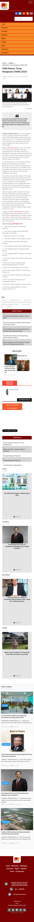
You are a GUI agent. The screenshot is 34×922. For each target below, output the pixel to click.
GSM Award (11, 148)
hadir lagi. (9, 306)
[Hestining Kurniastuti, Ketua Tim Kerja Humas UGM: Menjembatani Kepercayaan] (17, 640)
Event (3, 45)
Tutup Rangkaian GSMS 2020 (15, 300)
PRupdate (23, 866)
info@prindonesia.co (19, 894)
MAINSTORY (4, 27)
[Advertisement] (17, 418)
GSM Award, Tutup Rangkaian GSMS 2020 (14, 65)
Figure (3, 38)
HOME (3, 24)
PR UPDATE (4, 31)
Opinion (3, 42)
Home (8, 866)
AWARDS (11, 63)
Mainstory (15, 866)
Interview (4, 35)
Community (4, 49)
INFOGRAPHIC (5, 53)
